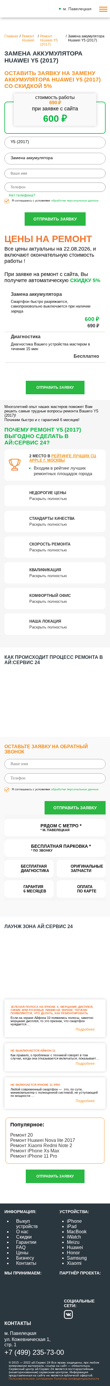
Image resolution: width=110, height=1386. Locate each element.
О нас (22, 1231)
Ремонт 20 (21, 1135)
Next (107, 696)
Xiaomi (74, 1263)
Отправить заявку (55, 219)
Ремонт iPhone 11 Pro (33, 1156)
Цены (22, 1252)
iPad (72, 1226)
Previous (3, 696)
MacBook (77, 1231)
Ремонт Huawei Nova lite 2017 (42, 1140)
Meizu (73, 1242)
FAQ (21, 1247)
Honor (73, 1252)
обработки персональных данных (75, 200)
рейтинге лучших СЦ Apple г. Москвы (62, 458)
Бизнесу (25, 1257)
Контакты (26, 1263)
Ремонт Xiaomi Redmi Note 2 (41, 1145)
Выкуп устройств (27, 1224)
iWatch (74, 1236)
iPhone (74, 1221)
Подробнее (85, 1029)
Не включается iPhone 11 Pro (35, 1084)
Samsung (77, 1257)
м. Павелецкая (77, 8)
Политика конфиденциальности (76, 1378)
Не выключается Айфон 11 (33, 1050)
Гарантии (26, 1242)
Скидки (24, 1236)
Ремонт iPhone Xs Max (34, 1150)
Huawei (75, 1247)
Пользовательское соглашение (31, 1378)
